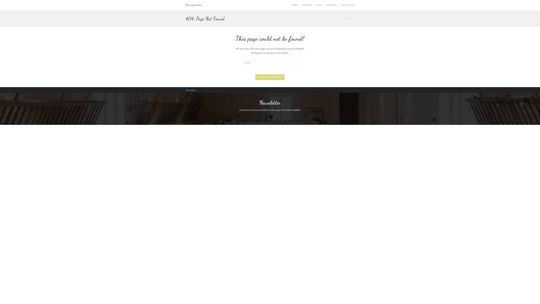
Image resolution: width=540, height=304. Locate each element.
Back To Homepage (270, 77)
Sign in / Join (347, 5)
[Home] (338, 19)
